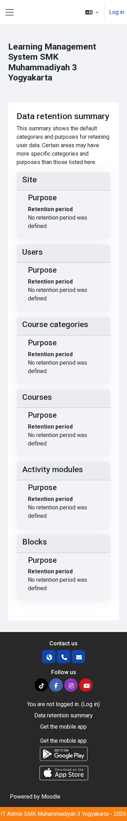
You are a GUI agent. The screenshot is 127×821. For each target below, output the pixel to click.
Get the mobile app (63, 726)
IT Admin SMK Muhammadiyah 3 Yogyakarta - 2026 (63, 813)
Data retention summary (63, 715)
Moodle (50, 796)
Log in (116, 12)
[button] (92, 12)
